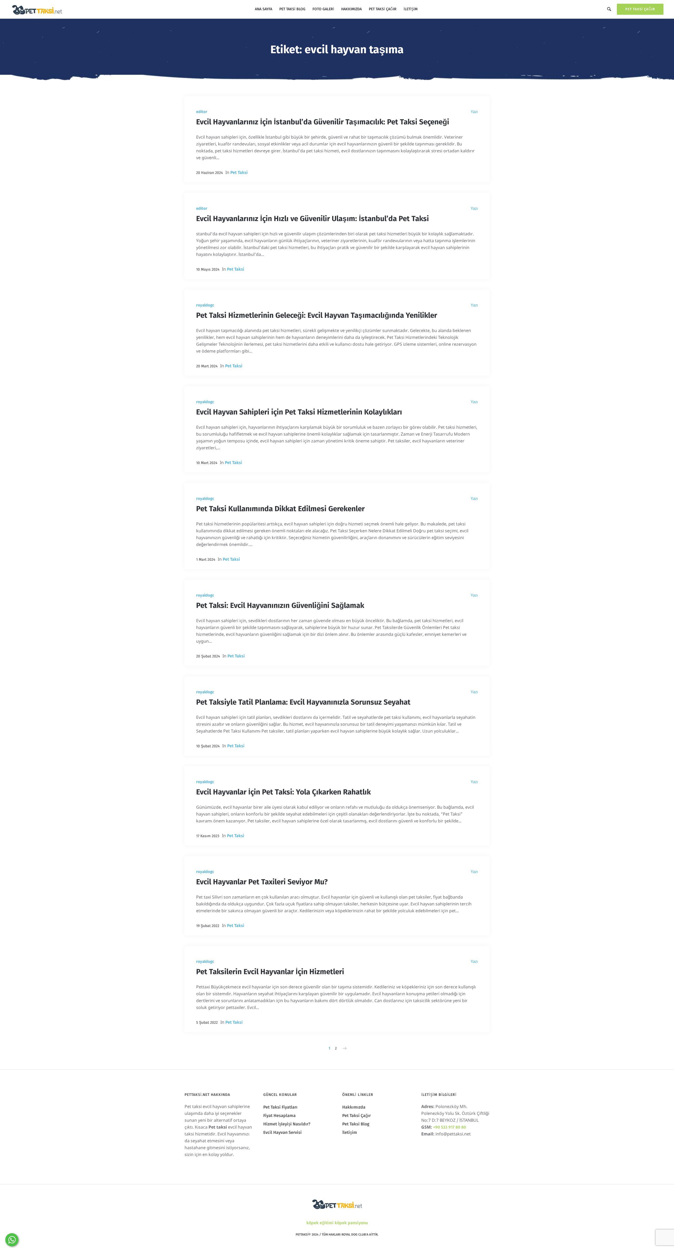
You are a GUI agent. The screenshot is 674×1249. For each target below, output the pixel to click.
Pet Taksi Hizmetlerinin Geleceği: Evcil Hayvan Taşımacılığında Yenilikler (316, 315)
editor (201, 111)
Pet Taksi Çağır (640, 9)
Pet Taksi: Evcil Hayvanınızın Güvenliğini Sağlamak (280, 605)
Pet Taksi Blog (355, 1123)
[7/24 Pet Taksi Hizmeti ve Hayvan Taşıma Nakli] (337, 1204)
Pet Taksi (239, 172)
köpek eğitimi (320, 1222)
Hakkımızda (353, 1107)
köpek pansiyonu (351, 1222)
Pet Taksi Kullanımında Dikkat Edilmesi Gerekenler (280, 508)
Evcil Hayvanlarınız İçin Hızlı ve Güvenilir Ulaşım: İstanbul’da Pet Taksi (312, 218)
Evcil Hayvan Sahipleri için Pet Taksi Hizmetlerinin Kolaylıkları (299, 412)
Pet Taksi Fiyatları (280, 1107)
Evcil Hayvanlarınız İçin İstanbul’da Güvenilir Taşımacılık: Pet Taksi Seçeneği (322, 122)
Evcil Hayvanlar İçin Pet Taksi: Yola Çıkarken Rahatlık (283, 792)
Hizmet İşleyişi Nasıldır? (286, 1123)
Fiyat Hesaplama (279, 1115)
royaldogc (205, 305)
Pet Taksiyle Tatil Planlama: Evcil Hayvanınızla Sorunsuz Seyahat (303, 702)
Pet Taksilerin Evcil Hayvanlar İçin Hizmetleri (270, 971)
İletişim (349, 1132)
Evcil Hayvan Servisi (282, 1132)
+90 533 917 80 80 (449, 1127)
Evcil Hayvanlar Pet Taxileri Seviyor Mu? (262, 881)
